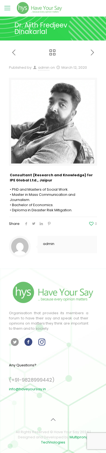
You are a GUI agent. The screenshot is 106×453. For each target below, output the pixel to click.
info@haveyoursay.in (27, 389)
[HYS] (39, 8)
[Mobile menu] (7, 8)
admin (43, 67)
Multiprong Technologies (64, 440)
